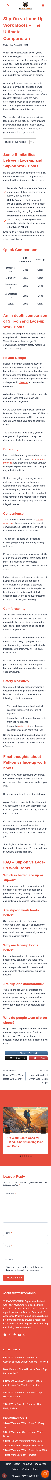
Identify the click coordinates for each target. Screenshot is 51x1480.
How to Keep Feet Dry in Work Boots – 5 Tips (38, 1076)
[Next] (43, 1130)
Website (8, 1259)
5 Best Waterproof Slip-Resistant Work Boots (23, 1434)
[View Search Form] (7, 5)
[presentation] (25, 1120)
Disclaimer (40, 1464)
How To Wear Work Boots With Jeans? (13, 1074)
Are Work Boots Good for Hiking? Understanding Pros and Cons (25, 1142)
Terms (36, 1469)
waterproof (23, 726)
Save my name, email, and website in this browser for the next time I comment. (24, 1268)
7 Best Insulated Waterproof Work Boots (23, 1445)
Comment (10, 1193)
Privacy (16, 1469)
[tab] (20, 1156)
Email (8, 1246)
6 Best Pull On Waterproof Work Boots (22, 1441)
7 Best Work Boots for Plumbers (19, 1455)
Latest (17, 1464)
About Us (27, 1464)
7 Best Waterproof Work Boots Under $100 (25, 1450)
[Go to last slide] (7, 1130)
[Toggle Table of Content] (30, 142)
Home (8, 1464)
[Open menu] (43, 5)
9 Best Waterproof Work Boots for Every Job (23, 1425)
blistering (23, 382)
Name (8, 1233)
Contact (26, 1469)
